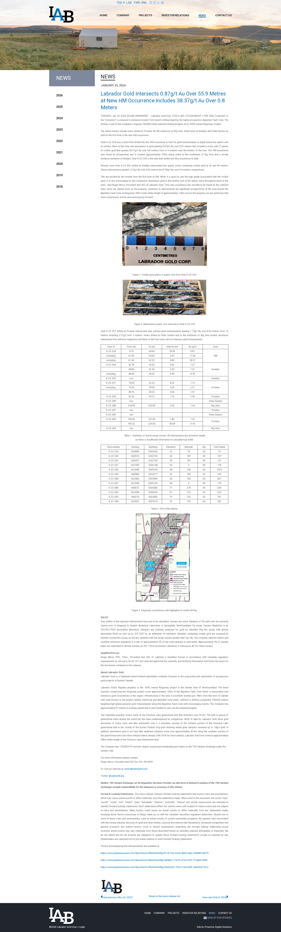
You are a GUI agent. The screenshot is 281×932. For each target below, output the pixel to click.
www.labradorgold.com (136, 768)
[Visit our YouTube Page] (158, 2)
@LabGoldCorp (116, 775)
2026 (59, 95)
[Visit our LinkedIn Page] (154, 2)
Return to (164, 896)
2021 (59, 152)
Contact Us (223, 15)
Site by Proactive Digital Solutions (214, 927)
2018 (59, 186)
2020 (59, 164)
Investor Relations (175, 15)
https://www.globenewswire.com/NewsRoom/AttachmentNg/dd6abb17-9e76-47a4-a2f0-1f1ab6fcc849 (154, 860)
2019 (59, 175)
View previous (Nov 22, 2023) (117, 897)
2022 (59, 141)
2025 (59, 107)
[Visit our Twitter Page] (151, 2)
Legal (82, 927)
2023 (59, 129)
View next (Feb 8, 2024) (214, 897)
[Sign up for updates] (163, 2)
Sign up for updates (219, 917)
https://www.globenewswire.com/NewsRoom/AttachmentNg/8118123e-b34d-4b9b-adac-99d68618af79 (155, 853)
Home (103, 15)
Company (123, 15)
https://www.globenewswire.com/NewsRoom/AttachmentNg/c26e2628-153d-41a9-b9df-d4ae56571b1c (155, 867)
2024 (59, 118)
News (202, 15)
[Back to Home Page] (61, 916)
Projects (145, 15)
